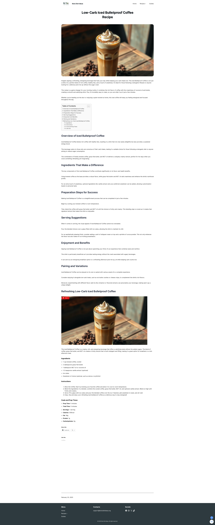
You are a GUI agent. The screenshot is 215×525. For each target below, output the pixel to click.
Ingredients (69, 123)
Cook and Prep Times (71, 126)
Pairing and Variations (70, 119)
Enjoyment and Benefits (70, 117)
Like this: (68, 128)
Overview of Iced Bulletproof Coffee (73, 108)
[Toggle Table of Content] (88, 106)
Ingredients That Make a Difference (74, 110)
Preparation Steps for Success (72, 113)
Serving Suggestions (70, 115)
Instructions (69, 124)
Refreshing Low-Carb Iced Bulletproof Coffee (76, 121)
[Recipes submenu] (145, 3)
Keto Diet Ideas (77, 4)
